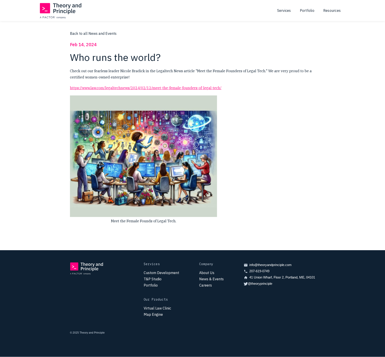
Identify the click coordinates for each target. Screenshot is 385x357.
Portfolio (307, 10)
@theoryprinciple (260, 283)
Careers (205, 285)
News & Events (211, 279)
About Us (206, 272)
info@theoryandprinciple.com (270, 265)
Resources (332, 10)
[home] (61, 10)
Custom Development (161, 272)
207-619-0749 (259, 271)
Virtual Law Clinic (157, 308)
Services (284, 10)
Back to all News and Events (93, 33)
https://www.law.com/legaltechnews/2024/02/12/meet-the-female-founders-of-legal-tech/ (145, 88)
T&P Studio (153, 279)
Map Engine (153, 314)
